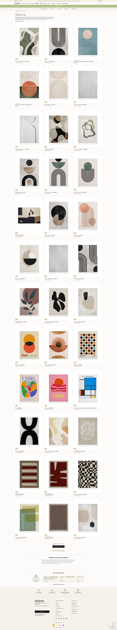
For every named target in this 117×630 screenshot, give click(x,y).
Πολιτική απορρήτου (75, 609)
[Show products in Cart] (101, 3)
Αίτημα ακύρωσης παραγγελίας (74, 611)
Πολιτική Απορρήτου (40, 615)
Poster (32, 3)
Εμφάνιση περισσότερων (58, 546)
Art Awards (57, 614)
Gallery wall (53, 3)
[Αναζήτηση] (97, 3)
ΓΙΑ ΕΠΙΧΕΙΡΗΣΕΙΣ (65, 3)
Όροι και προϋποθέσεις (75, 606)
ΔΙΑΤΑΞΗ (59, 8)
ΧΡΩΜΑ (52, 8)
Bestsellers (24, 3)
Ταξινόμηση (74, 8)
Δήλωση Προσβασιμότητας (60, 608)
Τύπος (57, 602)
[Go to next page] (63, 550)
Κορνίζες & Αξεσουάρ (43, 3)
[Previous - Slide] (42, 579)
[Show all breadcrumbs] (16, 11)
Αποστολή (42, 611)
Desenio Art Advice (74, 600)
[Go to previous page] (53, 550)
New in (29, 3)
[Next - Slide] (85, 579)
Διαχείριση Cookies (75, 613)
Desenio (61, 627)
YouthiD (57, 610)
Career (57, 605)
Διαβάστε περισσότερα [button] (19, 21)
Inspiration (59, 3)
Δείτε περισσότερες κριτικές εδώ (58, 584)
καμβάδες (36, 3)
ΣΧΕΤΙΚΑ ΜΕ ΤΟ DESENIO (59, 600)
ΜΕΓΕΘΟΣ (65, 8)
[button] (113, 626)
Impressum (57, 603)
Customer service (74, 602)
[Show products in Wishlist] (99, 3)
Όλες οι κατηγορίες (44, 8)
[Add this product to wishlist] (42, 24)
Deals (49, 3)
